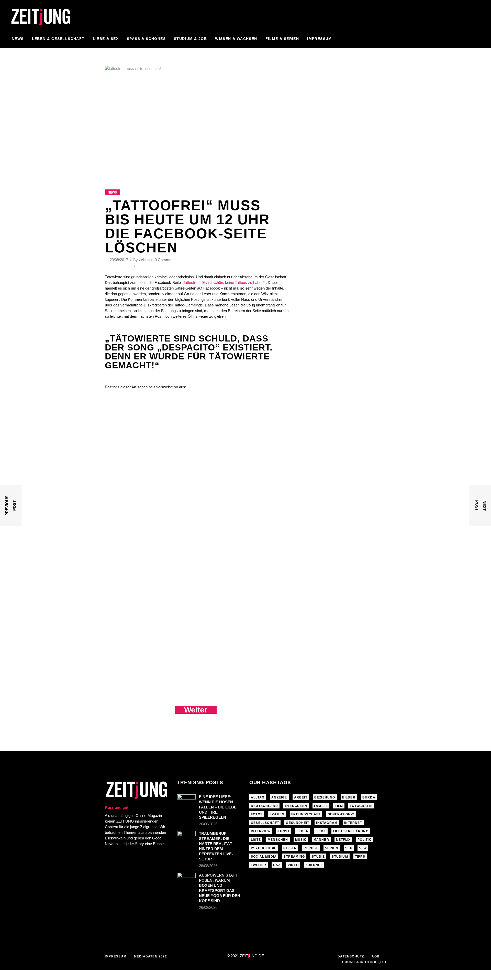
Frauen (277, 814)
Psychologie (263, 848)
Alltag (257, 797)
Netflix (343, 839)
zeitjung (145, 260)
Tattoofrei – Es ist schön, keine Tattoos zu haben (223, 282)
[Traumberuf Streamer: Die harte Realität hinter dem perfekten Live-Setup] (186, 837)
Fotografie (361, 806)
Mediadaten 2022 (150, 956)
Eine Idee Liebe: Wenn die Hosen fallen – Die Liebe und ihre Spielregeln (218, 807)
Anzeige (279, 797)
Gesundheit (297, 823)
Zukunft (314, 865)
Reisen (290, 848)
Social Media (264, 856)
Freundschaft (305, 814)
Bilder (348, 797)
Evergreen (296, 806)
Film (339, 806)
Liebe (321, 831)
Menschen (278, 839)
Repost (311, 848)
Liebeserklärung (351, 831)
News (112, 192)
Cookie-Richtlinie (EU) (364, 962)
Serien (331, 848)
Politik (364, 839)
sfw (363, 848)
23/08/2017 (119, 260)
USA (277, 865)
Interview (261, 831)
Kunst (283, 831)
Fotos (257, 814)
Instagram (326, 823)
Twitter (258, 865)
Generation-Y (341, 814)
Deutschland (264, 806)
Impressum (115, 956)
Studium (340, 856)
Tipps (360, 856)
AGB (376, 956)
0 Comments (165, 260)
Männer (321, 839)
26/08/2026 (208, 824)
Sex (348, 848)
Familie (321, 806)
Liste (256, 839)
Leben (303, 831)
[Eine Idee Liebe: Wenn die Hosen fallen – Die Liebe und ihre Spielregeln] (186, 800)
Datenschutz (351, 956)
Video (293, 865)
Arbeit (300, 797)
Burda (368, 797)
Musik (301, 839)
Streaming (294, 856)
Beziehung (324, 797)
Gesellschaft (265, 823)
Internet (353, 823)
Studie (318, 856)
